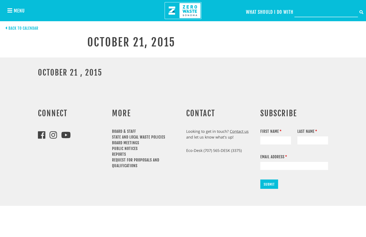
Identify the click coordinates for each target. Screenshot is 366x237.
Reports (119, 154)
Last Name (306, 131)
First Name (269, 131)
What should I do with (269, 12)
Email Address (272, 156)
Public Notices (125, 148)
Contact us (239, 131)
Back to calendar (23, 28)
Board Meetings (125, 142)
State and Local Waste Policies (138, 137)
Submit (269, 184)
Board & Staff (124, 131)
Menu (18, 11)
